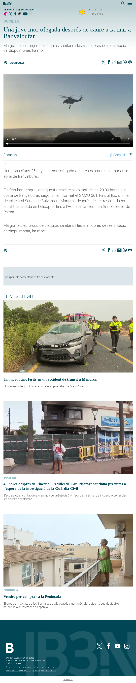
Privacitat (68, 679)
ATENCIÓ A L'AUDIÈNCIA (22, 671)
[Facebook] (15, 14)
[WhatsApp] (124, 62)
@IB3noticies (118, 155)
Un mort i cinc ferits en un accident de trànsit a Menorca (50, 379)
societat (12, 21)
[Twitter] (103, 62)
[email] (119, 62)
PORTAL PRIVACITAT (48, 671)
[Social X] (10, 14)
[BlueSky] (31, 14)
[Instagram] (20, 14)
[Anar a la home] (5, 14)
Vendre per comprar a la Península (32, 596)
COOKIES (9, 671)
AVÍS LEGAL (36, 671)
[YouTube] (25, 14)
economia (10, 590)
